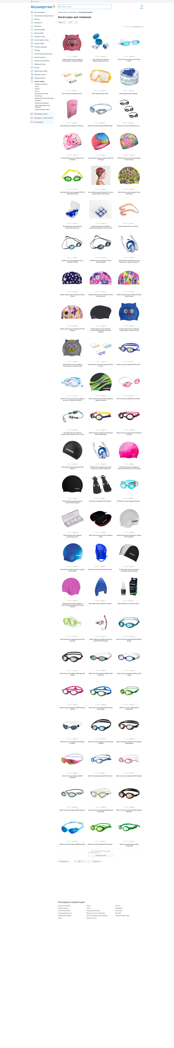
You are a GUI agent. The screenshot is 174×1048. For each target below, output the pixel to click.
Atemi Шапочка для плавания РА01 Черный (72, 467)
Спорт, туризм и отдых (41, 40)
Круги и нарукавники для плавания (97, 915)
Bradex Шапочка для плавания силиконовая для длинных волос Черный (100, 330)
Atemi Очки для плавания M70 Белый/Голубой (72, 742)
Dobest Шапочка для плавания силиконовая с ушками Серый (72, 365)
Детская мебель (39, 12)
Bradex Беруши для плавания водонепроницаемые (72, 227)
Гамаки (60, 918)
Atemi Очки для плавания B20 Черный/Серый (72, 674)
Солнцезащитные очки (65, 913)
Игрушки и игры (39, 36)
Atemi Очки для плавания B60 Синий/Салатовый (101, 708)
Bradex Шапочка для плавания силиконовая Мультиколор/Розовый (129, 467)
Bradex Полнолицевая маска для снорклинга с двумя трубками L (100, 467)
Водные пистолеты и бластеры (44, 98)
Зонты (37, 91)
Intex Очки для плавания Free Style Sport (129, 60)
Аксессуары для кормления (43, 54)
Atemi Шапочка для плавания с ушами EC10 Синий (72, 570)
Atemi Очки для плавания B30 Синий (128, 364)
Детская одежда (39, 29)
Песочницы (38, 96)
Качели (37, 89)
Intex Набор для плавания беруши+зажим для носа (100, 60)
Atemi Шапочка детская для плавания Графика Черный (101, 399)
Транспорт (37, 26)
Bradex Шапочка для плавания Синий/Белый (72, 295)
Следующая (96, 861)
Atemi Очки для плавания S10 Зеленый (100, 844)
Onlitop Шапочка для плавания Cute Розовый (72, 158)
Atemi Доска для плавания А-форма (100, 603)
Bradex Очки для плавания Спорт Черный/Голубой (72, 261)
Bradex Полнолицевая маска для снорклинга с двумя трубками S (129, 261)
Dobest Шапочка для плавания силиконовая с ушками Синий (129, 329)
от (62, 22)
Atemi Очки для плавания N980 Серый (100, 126)
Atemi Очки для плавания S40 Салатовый (129, 845)
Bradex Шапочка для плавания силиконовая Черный (72, 501)
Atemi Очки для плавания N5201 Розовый (72, 776)
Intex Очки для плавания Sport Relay (128, 398)
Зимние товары (39, 43)
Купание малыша (39, 57)
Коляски (37, 19)
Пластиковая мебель (64, 910)
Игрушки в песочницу (42, 93)
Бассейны (38, 100)
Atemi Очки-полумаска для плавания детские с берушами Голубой (72, 399)
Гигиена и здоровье (40, 47)
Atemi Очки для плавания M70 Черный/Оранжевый (129, 742)
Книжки (36, 67)
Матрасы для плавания (42, 103)
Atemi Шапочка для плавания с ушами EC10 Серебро (129, 536)
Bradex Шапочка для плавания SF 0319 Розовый (72, 329)
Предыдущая (64, 861)
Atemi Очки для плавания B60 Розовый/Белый (72, 708)
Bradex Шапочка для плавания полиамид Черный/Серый (129, 570)
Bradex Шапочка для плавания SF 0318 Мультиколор (129, 295)
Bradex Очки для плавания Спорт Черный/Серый (100, 261)
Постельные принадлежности (44, 16)
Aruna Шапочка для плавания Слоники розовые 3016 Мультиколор (100, 193)
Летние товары (39, 81)
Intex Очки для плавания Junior (72, 93)
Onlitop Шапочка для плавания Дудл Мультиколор (129, 158)
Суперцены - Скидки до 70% (43, 118)
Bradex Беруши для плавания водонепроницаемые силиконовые (100, 227)
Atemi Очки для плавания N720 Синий (100, 776)
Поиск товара (60, 6)
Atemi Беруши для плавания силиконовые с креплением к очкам (72, 433)
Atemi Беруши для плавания (128, 93)
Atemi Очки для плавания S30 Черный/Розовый (129, 433)
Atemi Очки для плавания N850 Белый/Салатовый (100, 810)
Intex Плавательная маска (100, 93)
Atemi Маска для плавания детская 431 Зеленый (72, 640)
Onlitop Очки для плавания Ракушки (128, 501)
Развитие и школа (40, 74)
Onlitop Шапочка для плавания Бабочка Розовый (101, 158)
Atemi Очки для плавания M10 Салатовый (129, 708)
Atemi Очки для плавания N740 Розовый (129, 776)
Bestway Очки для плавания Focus (128, 126)
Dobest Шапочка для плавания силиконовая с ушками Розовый (72, 60)
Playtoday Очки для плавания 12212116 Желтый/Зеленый (72, 193)
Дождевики (118, 908)
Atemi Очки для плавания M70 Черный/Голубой (100, 742)
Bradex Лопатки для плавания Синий (100, 569)
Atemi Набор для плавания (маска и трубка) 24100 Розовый (100, 640)
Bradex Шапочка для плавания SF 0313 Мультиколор (101, 295)
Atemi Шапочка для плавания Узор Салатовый (129, 193)
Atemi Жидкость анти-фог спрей (128, 603)
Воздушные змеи (92, 918)
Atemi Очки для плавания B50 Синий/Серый (129, 674)
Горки (37, 86)
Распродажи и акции (40, 114)
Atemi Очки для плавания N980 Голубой (72, 844)
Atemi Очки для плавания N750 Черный (72, 810)
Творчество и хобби (40, 71)
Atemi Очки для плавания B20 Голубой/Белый (129, 640)
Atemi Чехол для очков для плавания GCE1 (100, 536)
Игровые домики (63, 908)
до (69, 22)
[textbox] (85, 6)
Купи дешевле (38, 122)
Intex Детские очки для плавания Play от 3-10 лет (101, 365)
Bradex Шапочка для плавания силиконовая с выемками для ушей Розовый (72, 605)
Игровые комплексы (41, 84)
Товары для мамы (39, 64)
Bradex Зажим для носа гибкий (128, 226)
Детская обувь (39, 33)
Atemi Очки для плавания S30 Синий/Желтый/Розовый (101, 433)
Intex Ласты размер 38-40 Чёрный (100, 501)
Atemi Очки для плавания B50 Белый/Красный (101, 674)
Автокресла (38, 22)
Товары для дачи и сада (42, 109)
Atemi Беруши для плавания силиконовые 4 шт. (72, 536)
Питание (37, 50)
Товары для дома (39, 78)
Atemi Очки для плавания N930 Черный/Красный (129, 810)
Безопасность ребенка (41, 60)
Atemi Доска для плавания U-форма (71, 126)
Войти (141, 8)
